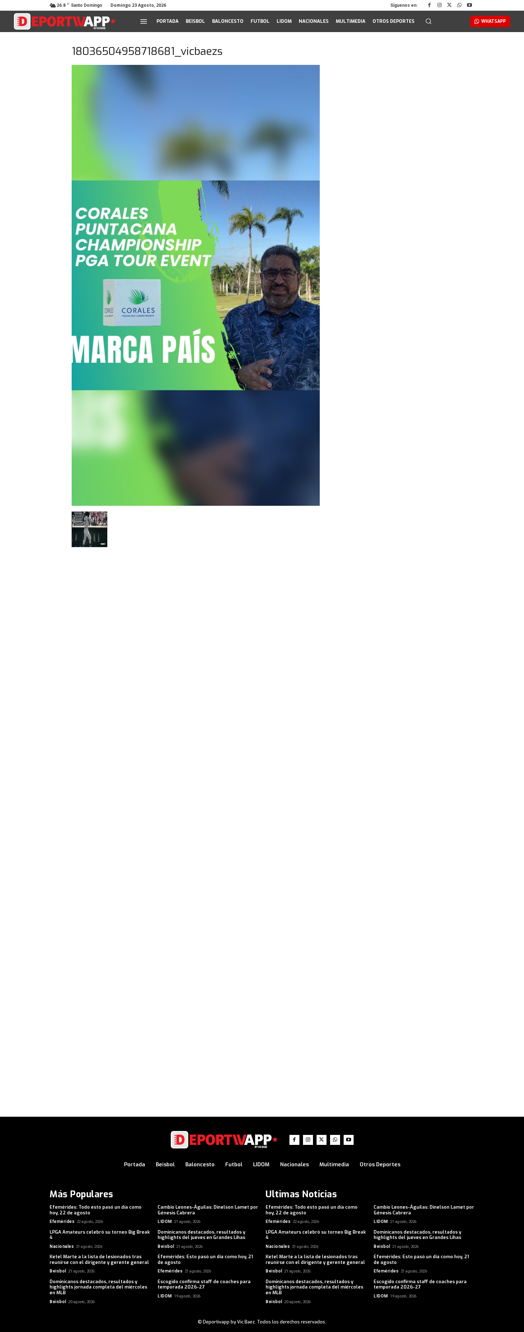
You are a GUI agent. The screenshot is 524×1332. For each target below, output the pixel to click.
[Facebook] (430, 5)
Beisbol (166, 1246)
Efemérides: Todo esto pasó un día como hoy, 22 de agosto (96, 1210)
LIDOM (165, 1221)
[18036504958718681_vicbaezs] (196, 504)
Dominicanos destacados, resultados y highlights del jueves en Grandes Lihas (201, 1235)
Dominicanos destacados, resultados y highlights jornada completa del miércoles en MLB (98, 1287)
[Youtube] (469, 5)
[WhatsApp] (459, 5)
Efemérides (62, 1221)
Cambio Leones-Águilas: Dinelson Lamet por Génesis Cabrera (208, 1210)
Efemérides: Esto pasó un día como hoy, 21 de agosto (205, 1259)
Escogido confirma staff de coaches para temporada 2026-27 (204, 1284)
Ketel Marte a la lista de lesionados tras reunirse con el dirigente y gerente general (99, 1259)
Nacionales (62, 1246)
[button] (428, 21)
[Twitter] (449, 5)
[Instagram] (440, 5)
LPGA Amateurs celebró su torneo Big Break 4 (100, 1235)
